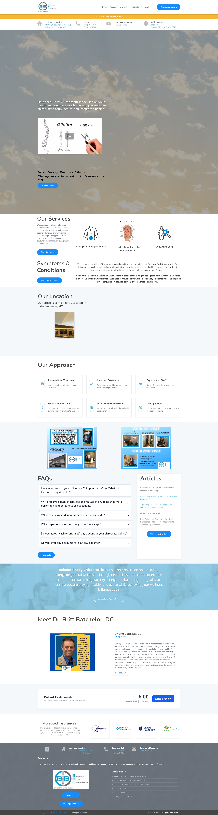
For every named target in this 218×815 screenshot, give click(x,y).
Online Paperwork (127, 764)
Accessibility (45, 764)
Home (104, 7)
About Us (113, 7)
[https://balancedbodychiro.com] (47, 7)
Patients (135, 7)
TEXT (116, 25)
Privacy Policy (142, 764)
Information (125, 7)
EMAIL (124, 25)
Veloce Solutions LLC (61, 812)
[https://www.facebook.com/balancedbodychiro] (47, 749)
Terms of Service (157, 764)
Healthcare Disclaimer (97, 764)
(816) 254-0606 (90, 24)
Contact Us (145, 7)
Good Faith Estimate (77, 764)
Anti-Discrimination (59, 764)
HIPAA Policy (113, 764)
